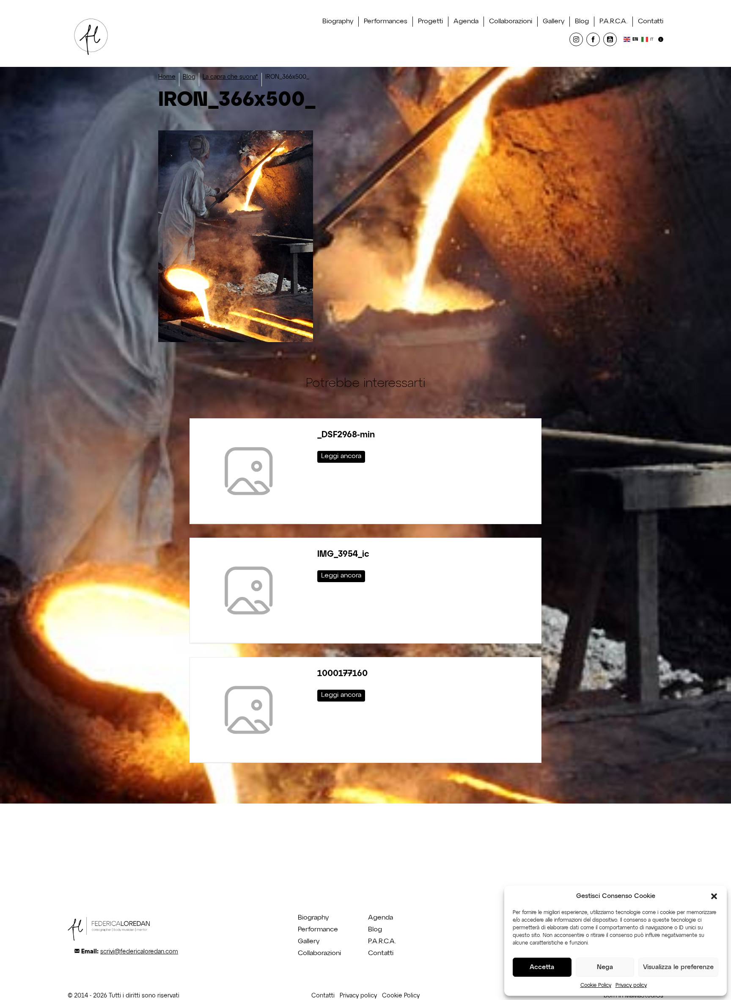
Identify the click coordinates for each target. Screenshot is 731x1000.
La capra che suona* (230, 77)
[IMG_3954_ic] (248, 590)
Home (167, 77)
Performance (318, 929)
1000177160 (342, 673)
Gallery (553, 21)
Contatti (650, 21)
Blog (582, 21)
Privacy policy (631, 985)
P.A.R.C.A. (613, 21)
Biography (337, 21)
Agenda (465, 21)
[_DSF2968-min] (248, 471)
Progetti (430, 21)
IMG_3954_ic (343, 554)
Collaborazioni (510, 21)
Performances (385, 21)
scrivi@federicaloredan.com (139, 952)
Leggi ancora (341, 456)
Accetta (542, 967)
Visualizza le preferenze (678, 967)
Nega (605, 967)
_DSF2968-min (346, 435)
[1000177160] (248, 709)
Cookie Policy (595, 985)
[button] (714, 896)
